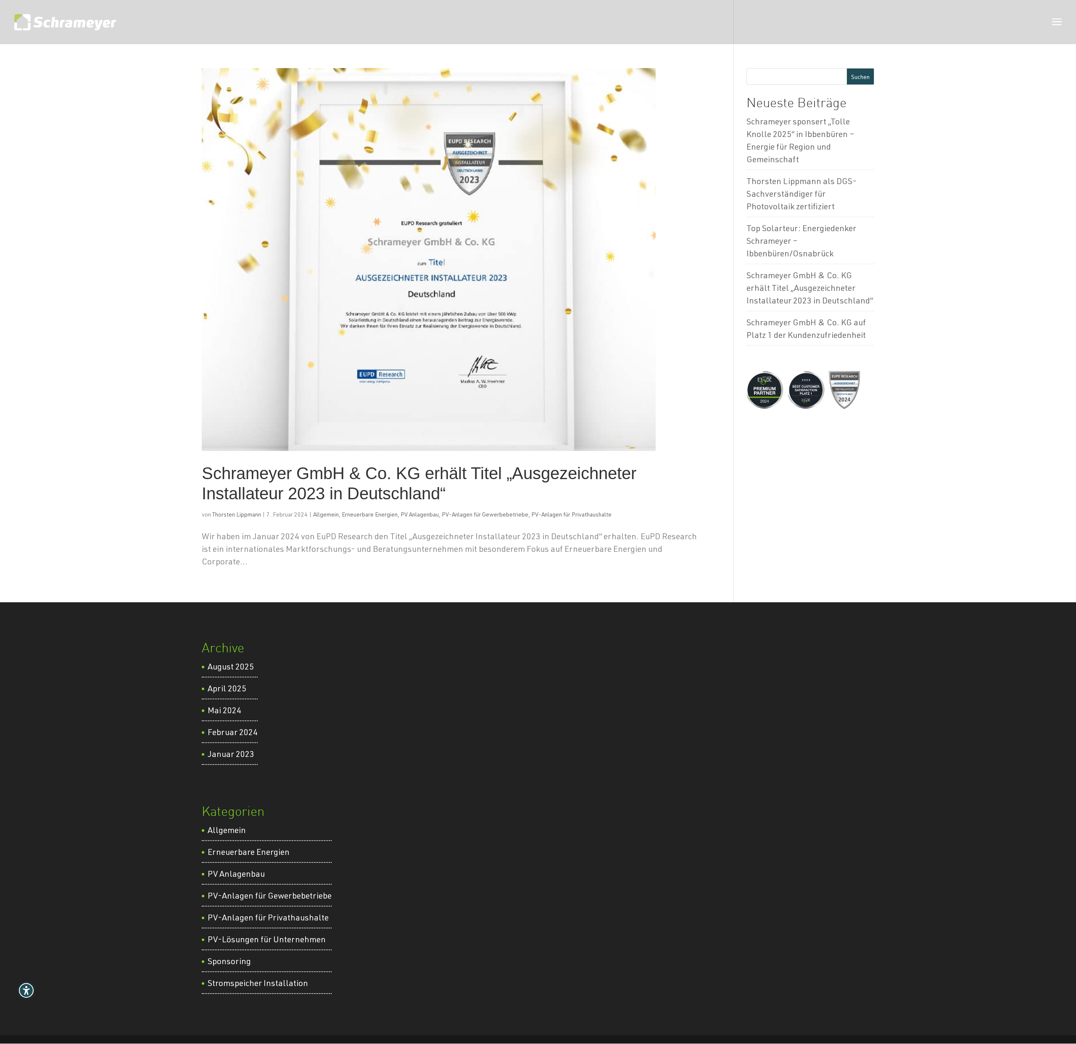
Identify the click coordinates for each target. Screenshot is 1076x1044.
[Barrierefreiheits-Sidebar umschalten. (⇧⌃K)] (26, 990)
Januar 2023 (231, 753)
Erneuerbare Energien (370, 514)
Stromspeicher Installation (258, 982)
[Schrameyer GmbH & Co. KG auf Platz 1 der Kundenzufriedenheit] (806, 405)
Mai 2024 (224, 709)
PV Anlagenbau (420, 514)
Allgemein (326, 514)
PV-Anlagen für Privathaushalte (571, 514)
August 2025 (231, 666)
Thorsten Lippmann (236, 514)
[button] (1056, 22)
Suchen (860, 77)
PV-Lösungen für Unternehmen (267, 938)
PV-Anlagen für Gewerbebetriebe (485, 514)
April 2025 (227, 688)
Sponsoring (229, 960)
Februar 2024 (233, 731)
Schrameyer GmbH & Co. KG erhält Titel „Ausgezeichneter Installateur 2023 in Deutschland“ (809, 287)
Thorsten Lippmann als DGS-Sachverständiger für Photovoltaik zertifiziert (801, 193)
